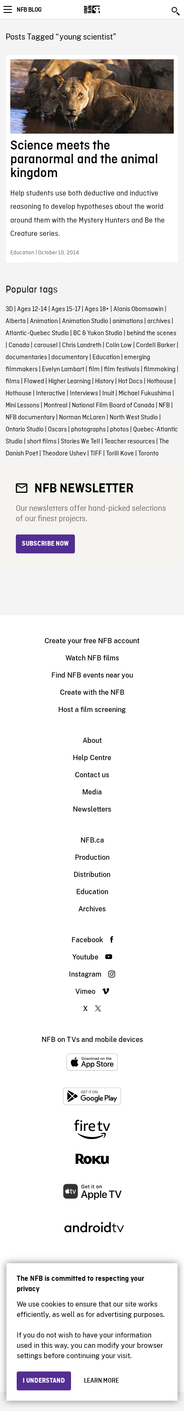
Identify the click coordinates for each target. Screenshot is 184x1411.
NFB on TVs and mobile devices (92, 1039)
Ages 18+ (97, 309)
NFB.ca (92, 840)
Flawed (34, 381)
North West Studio (134, 417)
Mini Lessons (22, 405)
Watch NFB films (92, 658)
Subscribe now (45, 544)
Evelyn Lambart (63, 369)
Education (106, 357)
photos (119, 429)
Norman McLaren (82, 417)
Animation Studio (85, 321)
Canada (19, 345)
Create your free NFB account (92, 641)
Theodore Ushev (64, 453)
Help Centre (92, 758)
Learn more (101, 1380)
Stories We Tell (80, 441)
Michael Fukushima (145, 393)
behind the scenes (151, 333)
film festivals (121, 369)
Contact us (92, 775)
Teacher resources (129, 441)
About (92, 740)
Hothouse (160, 381)
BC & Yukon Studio (97, 333)
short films (41, 441)
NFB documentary (30, 417)
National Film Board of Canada (113, 405)
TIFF (96, 453)
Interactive (50, 393)
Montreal (56, 405)
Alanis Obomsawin (138, 309)
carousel (46, 345)
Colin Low (119, 345)
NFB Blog (29, 10)
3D (9, 309)
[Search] (176, 11)
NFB (164, 405)
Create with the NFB (92, 692)
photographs (88, 429)
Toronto (148, 453)
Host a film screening (92, 710)
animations (128, 321)
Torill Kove (120, 453)
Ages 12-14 (32, 309)
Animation (44, 321)
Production (92, 857)
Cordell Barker (155, 345)
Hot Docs (130, 381)
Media (92, 792)
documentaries (26, 357)
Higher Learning (69, 381)
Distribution (92, 874)
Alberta (16, 321)
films (13, 381)
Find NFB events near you (92, 675)
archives (158, 321)
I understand (44, 1380)
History (104, 381)
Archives (92, 909)
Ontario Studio (25, 429)
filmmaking (159, 369)
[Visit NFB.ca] (107, 9)
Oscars (57, 429)
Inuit (108, 393)
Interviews (84, 393)
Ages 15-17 (65, 309)
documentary (69, 357)
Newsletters (92, 809)
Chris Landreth (81, 345)
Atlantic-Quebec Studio (37, 333)
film (94, 369)
